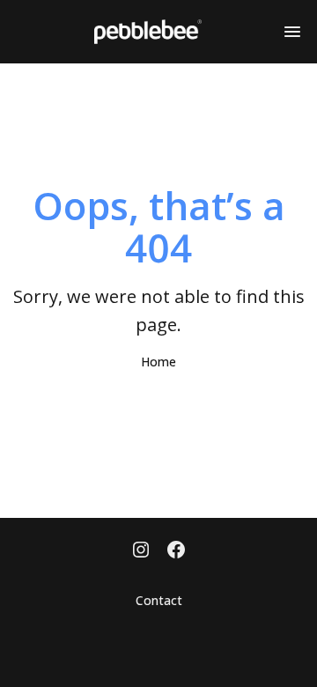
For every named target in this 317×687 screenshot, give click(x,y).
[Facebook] (176, 551)
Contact (159, 600)
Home (158, 361)
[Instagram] (140, 551)
